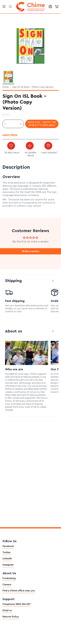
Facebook (8, 546)
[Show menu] (4, 6)
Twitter (7, 552)
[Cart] (57, 6)
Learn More (10, 134)
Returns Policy (11, 616)
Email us (7, 610)
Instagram (8, 565)
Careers (7, 584)
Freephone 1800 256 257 (16, 604)
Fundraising (9, 578)
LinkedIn (7, 558)
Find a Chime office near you (19, 590)
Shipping (13, 281)
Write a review (30, 251)
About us (13, 331)
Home (6, 87)
